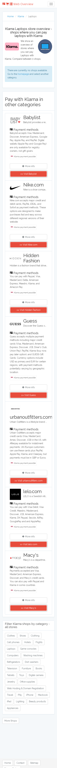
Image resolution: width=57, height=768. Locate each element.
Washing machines (33, 655)
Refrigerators (13, 662)
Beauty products (37, 701)
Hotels (27, 642)
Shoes (23, 635)
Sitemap (34, 763)
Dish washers (31, 662)
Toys (21, 675)
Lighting (20, 701)
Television (12, 668)
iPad (9, 701)
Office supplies (27, 681)
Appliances (12, 708)
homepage (23, 74)
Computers (13, 655)
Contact (20, 763)
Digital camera (36, 675)
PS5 (20, 695)
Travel (10, 695)
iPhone (29, 695)
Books (39, 668)
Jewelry (11, 681)
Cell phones (13, 642)
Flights (39, 642)
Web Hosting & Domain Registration (25, 688)
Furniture (26, 668)
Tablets (10, 675)
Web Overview (23, 4)
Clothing (35, 635)
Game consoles (28, 648)
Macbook (43, 695)
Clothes (11, 635)
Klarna (21, 16)
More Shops (10, 720)
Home (10, 16)
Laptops (11, 648)
